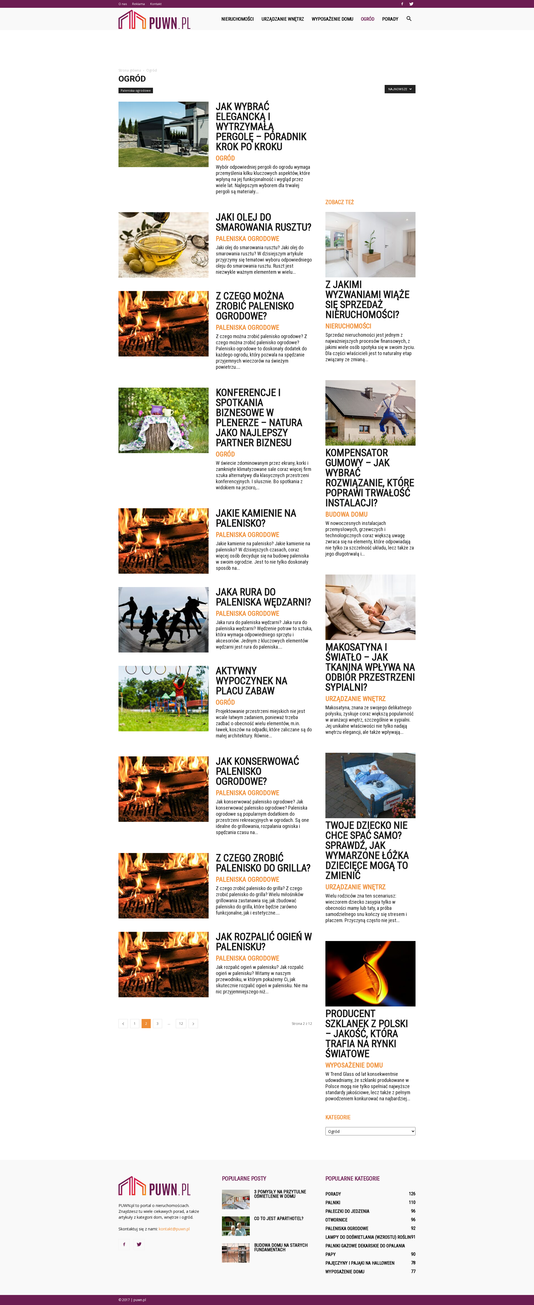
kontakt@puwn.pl (174, 1228)
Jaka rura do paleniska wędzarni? (263, 597)
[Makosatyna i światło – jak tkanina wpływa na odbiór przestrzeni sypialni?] (370, 607)
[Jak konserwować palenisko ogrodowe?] (163, 789)
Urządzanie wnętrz (283, 19)
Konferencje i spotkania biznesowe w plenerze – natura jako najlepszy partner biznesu (259, 418)
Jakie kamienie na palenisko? (256, 518)
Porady (390, 19)
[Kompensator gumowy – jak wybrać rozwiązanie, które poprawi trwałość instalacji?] (370, 413)
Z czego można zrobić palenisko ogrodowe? (255, 306)
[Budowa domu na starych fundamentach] (236, 1253)
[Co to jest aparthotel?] (236, 1226)
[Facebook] (402, 4)
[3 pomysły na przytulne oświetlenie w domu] (236, 1199)
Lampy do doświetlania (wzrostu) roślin (368, 1237)
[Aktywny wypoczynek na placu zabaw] (163, 698)
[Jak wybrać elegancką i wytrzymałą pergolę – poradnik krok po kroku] (163, 134)
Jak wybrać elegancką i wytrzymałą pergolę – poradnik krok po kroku (261, 127)
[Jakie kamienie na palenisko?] (163, 541)
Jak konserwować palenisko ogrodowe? (257, 771)
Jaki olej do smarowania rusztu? (264, 222)
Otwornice (336, 1220)
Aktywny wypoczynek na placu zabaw (251, 681)
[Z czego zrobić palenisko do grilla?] (163, 885)
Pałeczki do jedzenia (347, 1211)
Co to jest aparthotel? (278, 1218)
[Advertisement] (267, 49)
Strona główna (129, 70)
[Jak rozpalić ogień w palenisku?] (163, 964)
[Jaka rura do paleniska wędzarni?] (163, 619)
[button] (409, 19)
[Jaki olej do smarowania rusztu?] (163, 245)
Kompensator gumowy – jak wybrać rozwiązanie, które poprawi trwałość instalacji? (369, 478)
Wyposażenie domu (332, 19)
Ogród (367, 19)
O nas (122, 4)
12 (181, 1023)
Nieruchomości (237, 19)
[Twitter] (411, 4)
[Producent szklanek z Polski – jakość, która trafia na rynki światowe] (370, 973)
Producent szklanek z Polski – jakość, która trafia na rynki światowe (366, 1034)
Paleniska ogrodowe (136, 90)
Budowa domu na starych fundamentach (281, 1247)
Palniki (332, 1202)
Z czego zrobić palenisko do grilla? (263, 863)
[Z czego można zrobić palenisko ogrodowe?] (163, 323)
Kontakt (156, 4)
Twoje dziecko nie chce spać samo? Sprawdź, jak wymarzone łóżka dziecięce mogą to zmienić (367, 850)
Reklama (138, 4)
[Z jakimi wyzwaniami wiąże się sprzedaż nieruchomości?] (370, 244)
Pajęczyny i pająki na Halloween (359, 1263)
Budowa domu (346, 514)
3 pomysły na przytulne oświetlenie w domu (280, 1194)
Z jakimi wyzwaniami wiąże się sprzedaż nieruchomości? (367, 300)
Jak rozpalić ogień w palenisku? (264, 942)
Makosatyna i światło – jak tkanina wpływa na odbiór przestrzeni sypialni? (370, 667)
